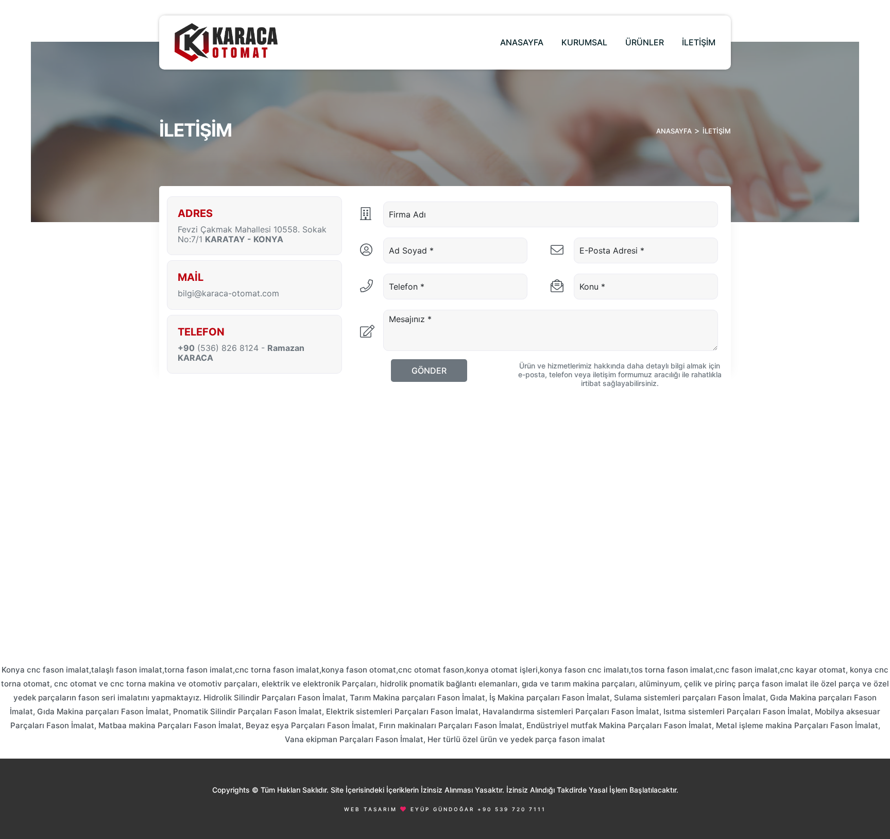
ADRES (195, 213)
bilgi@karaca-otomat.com (228, 293)
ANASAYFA (521, 42)
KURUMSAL (584, 42)
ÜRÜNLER (644, 42)
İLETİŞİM (698, 42)
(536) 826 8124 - (241, 353)
